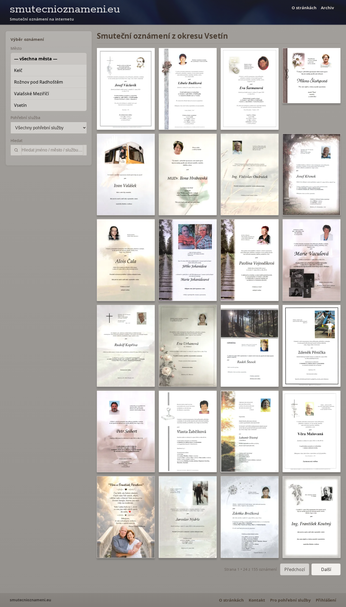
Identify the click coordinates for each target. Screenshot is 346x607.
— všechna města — (35, 59)
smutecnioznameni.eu (65, 9)
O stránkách (304, 7)
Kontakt (257, 600)
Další (326, 569)
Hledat (16, 140)
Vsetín (20, 105)
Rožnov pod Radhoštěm (38, 82)
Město (16, 48)
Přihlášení (326, 600)
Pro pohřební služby (290, 600)
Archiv (327, 7)
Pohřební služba (25, 117)
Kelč (18, 70)
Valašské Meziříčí (31, 94)
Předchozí (294, 569)
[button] (126, 89)
